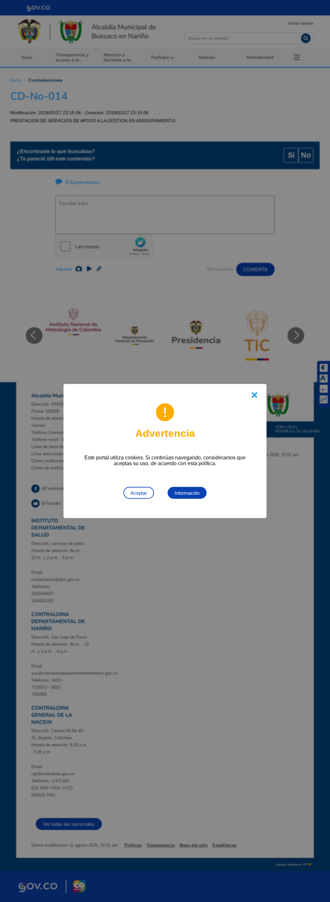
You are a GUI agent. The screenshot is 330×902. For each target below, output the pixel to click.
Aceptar (139, 493)
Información (187, 493)
